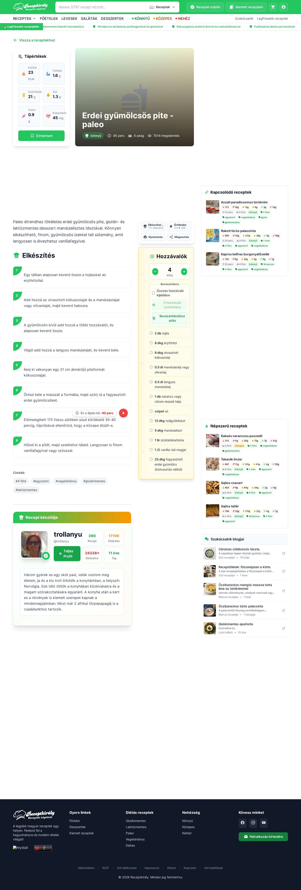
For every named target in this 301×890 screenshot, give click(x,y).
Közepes (188, 827)
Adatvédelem (86, 868)
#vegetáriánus (66, 481)
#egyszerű (41, 481)
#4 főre (21, 481)
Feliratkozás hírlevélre (266, 836)
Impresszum (152, 868)
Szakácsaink (244, 18)
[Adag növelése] (184, 271)
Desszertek (77, 827)
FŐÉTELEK (49, 18)
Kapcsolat (190, 868)
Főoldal (74, 821)
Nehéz (187, 833)
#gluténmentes (94, 481)
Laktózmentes (136, 827)
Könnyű (187, 821)
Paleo (130, 833)
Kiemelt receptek (81, 833)
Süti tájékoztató (127, 868)
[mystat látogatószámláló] (22, 848)
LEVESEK (69, 18)
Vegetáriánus (135, 839)
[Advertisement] (103, 182)
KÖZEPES (164, 18)
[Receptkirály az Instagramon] (253, 823)
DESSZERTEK (112, 18)
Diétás (130, 845)
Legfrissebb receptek (272, 18)
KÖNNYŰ (142, 18)
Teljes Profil (68, 553)
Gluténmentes (136, 821)
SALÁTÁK (89, 18)
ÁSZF (105, 868)
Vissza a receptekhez (37, 40)
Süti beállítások (213, 868)
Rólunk (171, 868)
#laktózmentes (26, 490)
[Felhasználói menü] (283, 7)
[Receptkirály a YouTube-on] (264, 823)
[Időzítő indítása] (123, 413)
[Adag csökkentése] (155, 271)
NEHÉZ (184, 18)
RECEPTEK (22, 18)
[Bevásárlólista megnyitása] (273, 7)
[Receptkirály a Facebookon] (243, 823)
